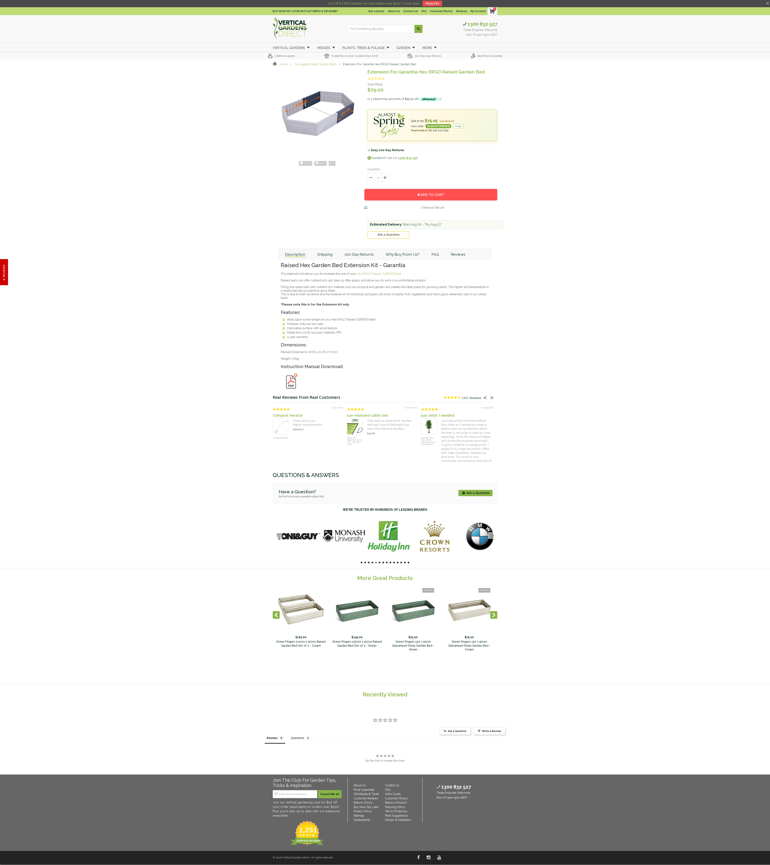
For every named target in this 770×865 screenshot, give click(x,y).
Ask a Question (388, 234)
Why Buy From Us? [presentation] (402, 254)
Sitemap (359, 815)
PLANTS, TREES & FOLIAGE (364, 48)
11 (397, 562)
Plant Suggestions (396, 815)
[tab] (295, 254)
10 (394, 562)
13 (405, 562)
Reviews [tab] (272, 738)
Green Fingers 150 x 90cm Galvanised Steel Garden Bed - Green (413, 645)
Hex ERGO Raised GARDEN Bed (379, 274)
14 (408, 562)
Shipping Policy (395, 807)
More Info (432, 3)
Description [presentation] (295, 254)
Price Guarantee (364, 789)
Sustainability (362, 819)
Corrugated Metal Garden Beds (315, 64)
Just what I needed (437, 415)
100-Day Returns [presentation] (359, 254)
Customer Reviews (366, 798)
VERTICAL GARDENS (289, 48)
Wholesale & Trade (366, 794)
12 (401, 562)
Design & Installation (398, 819)
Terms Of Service (396, 811)
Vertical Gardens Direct (296, 857)
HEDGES (324, 48)
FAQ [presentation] (435, 254)
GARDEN (404, 48)
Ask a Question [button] (457, 731)
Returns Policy (363, 802)
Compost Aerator (288, 415)
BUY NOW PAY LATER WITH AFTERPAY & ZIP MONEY (305, 11)
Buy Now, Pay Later (366, 807)
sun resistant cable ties (367, 415)
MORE (427, 48)
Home (283, 64)
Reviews (461, 11)
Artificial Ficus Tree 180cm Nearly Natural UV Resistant (428, 441)
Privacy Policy (363, 811)
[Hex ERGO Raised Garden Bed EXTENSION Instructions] (291, 391)
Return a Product (396, 802)
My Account (478, 11)
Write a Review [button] (491, 731)
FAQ (424, 11)
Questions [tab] (297, 738)
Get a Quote (376, 11)
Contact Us (410, 11)
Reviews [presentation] (458, 254)
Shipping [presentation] (324, 254)
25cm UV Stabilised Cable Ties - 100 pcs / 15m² (354, 441)
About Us (394, 11)
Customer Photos (441, 11)
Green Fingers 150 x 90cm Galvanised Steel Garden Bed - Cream (469, 645)
